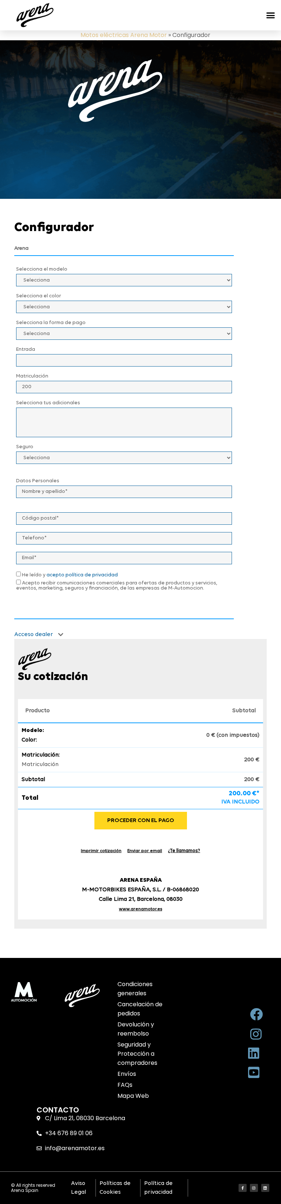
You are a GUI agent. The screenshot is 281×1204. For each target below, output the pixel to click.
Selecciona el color (38, 296)
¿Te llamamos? (184, 850)
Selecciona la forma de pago (51, 323)
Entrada (25, 349)
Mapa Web (133, 1096)
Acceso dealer (34, 635)
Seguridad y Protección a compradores (137, 1053)
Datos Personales (37, 481)
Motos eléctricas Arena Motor (123, 35)
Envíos (126, 1074)
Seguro (24, 447)
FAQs (124, 1085)
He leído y (69, 575)
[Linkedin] (265, 1188)
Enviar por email (144, 851)
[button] (270, 15)
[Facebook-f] (243, 1188)
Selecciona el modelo (41, 269)
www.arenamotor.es (140, 909)
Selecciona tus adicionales (48, 403)
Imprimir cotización (101, 851)
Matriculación (32, 376)
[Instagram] (254, 1188)
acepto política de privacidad (82, 575)
